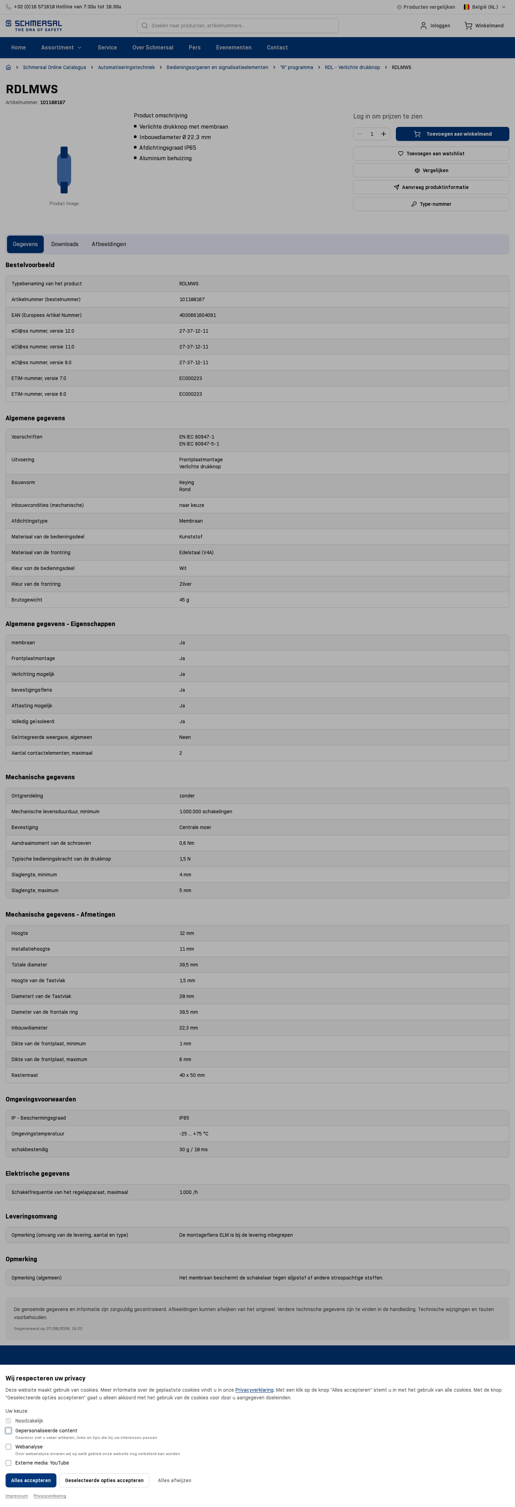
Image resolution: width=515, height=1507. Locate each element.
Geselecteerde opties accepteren (104, 1480)
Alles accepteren (31, 1480)
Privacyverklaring (254, 1390)
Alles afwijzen (174, 1480)
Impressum (17, 1495)
